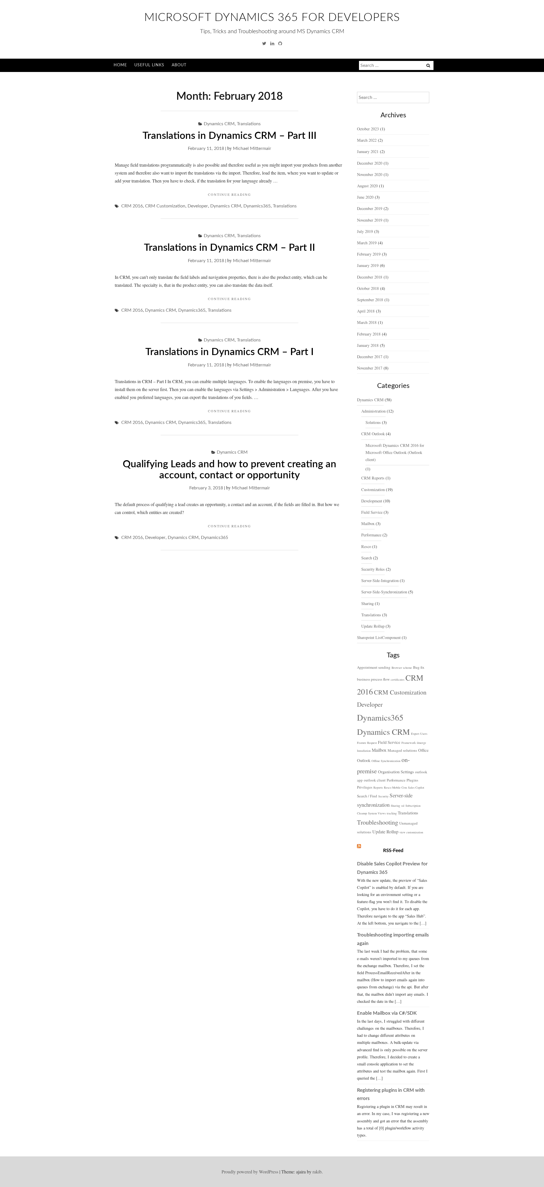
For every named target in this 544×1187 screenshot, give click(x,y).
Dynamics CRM (219, 124)
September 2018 (370, 299)
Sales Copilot (416, 787)
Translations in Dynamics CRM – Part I (229, 352)
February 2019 (369, 254)
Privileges (364, 787)
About (179, 65)
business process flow (373, 679)
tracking (392, 813)
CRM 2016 (132, 206)
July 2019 (365, 231)
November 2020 (369, 174)
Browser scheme (402, 668)
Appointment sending (373, 667)
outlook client (375, 780)
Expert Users (419, 734)
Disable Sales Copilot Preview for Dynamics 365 (392, 868)
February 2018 (369, 334)
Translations (249, 124)
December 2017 (369, 356)
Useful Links (149, 65)
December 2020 (369, 163)
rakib (317, 1172)
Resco (366, 546)
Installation (364, 751)
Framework (408, 743)
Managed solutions (402, 750)
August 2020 (367, 185)
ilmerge (421, 743)
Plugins (412, 780)
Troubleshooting (377, 822)
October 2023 (368, 128)
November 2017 (369, 368)
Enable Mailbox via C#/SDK (387, 1013)
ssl (402, 806)
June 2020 (365, 197)
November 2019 (369, 220)
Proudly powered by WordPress (250, 1172)
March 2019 (367, 242)
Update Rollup (372, 626)
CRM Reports (372, 478)
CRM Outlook (373, 433)
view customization (411, 832)
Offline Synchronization (385, 761)
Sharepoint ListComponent (379, 637)
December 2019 (369, 208)
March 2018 (367, 322)
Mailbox (368, 523)
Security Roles (373, 569)
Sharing (367, 603)
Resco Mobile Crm (395, 787)
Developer (198, 206)
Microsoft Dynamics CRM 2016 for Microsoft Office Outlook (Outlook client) (395, 452)
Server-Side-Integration (380, 580)
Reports (378, 787)
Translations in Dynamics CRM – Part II (229, 248)
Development (371, 501)
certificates (397, 679)
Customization (373, 489)
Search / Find (367, 796)
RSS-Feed (393, 850)
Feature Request (367, 743)
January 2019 (368, 265)
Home (120, 65)
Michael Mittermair (252, 148)
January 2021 (368, 151)
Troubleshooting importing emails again (393, 939)
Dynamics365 (257, 206)
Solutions (373, 422)
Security (383, 796)
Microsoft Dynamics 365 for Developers (272, 17)
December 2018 (369, 277)
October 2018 (368, 288)
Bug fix (418, 667)
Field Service (371, 512)
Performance (371, 535)
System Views (377, 813)
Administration (373, 411)
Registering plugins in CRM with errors (391, 1094)
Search (366, 557)
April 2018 (366, 311)
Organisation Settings (396, 771)
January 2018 (368, 345)
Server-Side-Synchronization (384, 591)
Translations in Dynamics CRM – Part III (229, 136)
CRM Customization (165, 206)
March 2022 (367, 140)
